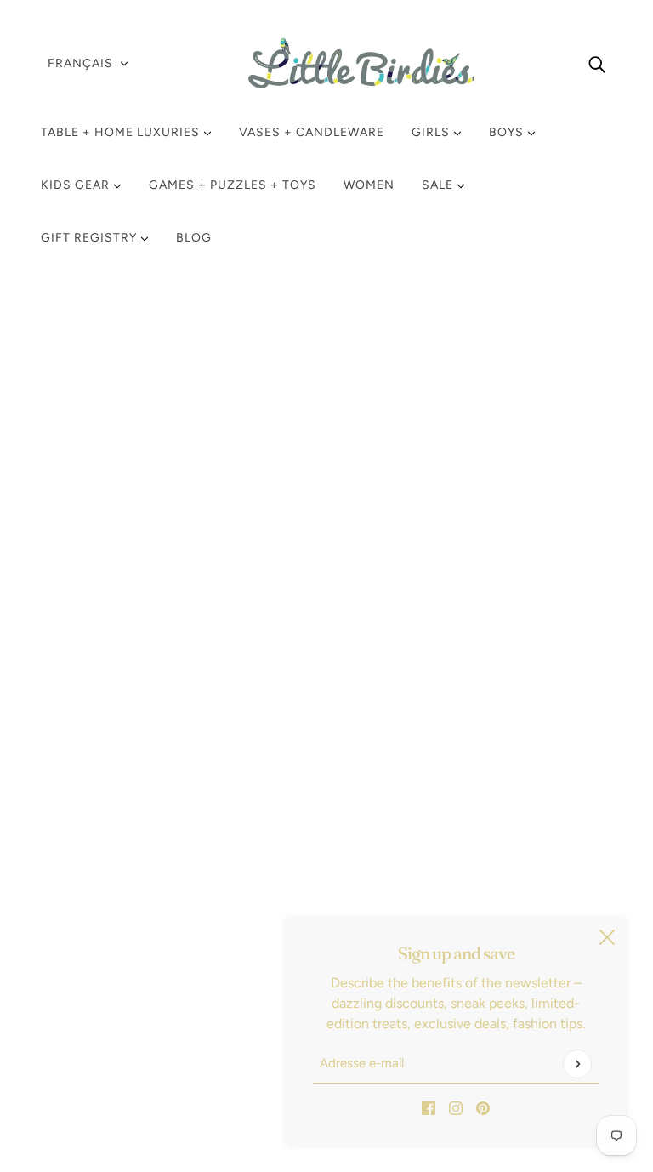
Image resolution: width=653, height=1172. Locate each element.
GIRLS (432, 132)
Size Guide (87, 981)
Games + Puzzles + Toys (232, 185)
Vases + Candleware (311, 132)
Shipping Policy (101, 920)
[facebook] (428, 1107)
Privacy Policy (96, 940)
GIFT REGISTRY (90, 237)
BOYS (508, 132)
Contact (79, 1001)
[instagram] (455, 1107)
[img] (597, 64)
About (73, 1022)
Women (369, 185)
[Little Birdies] (326, 63)
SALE (439, 185)
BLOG (194, 237)
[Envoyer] (577, 1064)
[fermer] (607, 937)
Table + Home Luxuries (122, 132)
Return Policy (94, 899)
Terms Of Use (95, 961)
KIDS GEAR (77, 185)
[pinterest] (483, 1107)
